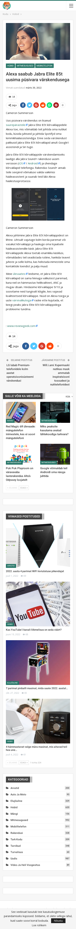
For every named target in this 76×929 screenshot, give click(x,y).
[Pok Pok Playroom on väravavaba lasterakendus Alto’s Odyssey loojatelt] (21, 454)
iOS (21, 163)
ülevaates (19, 274)
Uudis (14, 858)
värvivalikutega (21, 300)
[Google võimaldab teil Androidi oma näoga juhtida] (55, 454)
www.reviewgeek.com (21, 326)
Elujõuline (12, 683)
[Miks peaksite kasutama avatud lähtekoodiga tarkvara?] (55, 412)
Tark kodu (16, 839)
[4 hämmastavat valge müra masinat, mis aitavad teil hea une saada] (38, 721)
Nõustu (58, 920)
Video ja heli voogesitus (25, 864)
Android (33, 163)
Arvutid (11, 566)
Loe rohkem (39, 925)
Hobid (10, 65)
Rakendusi (17, 832)
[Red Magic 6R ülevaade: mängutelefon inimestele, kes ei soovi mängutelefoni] (21, 412)
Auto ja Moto (18, 794)
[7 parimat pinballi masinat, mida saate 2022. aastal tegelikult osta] (38, 662)
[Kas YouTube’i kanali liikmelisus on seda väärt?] (38, 604)
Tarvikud (16, 845)
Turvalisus (17, 852)
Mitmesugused (25, 65)
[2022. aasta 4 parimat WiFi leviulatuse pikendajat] (38, 545)
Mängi (10, 421)
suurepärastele (15, 125)
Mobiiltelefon (44, 65)
